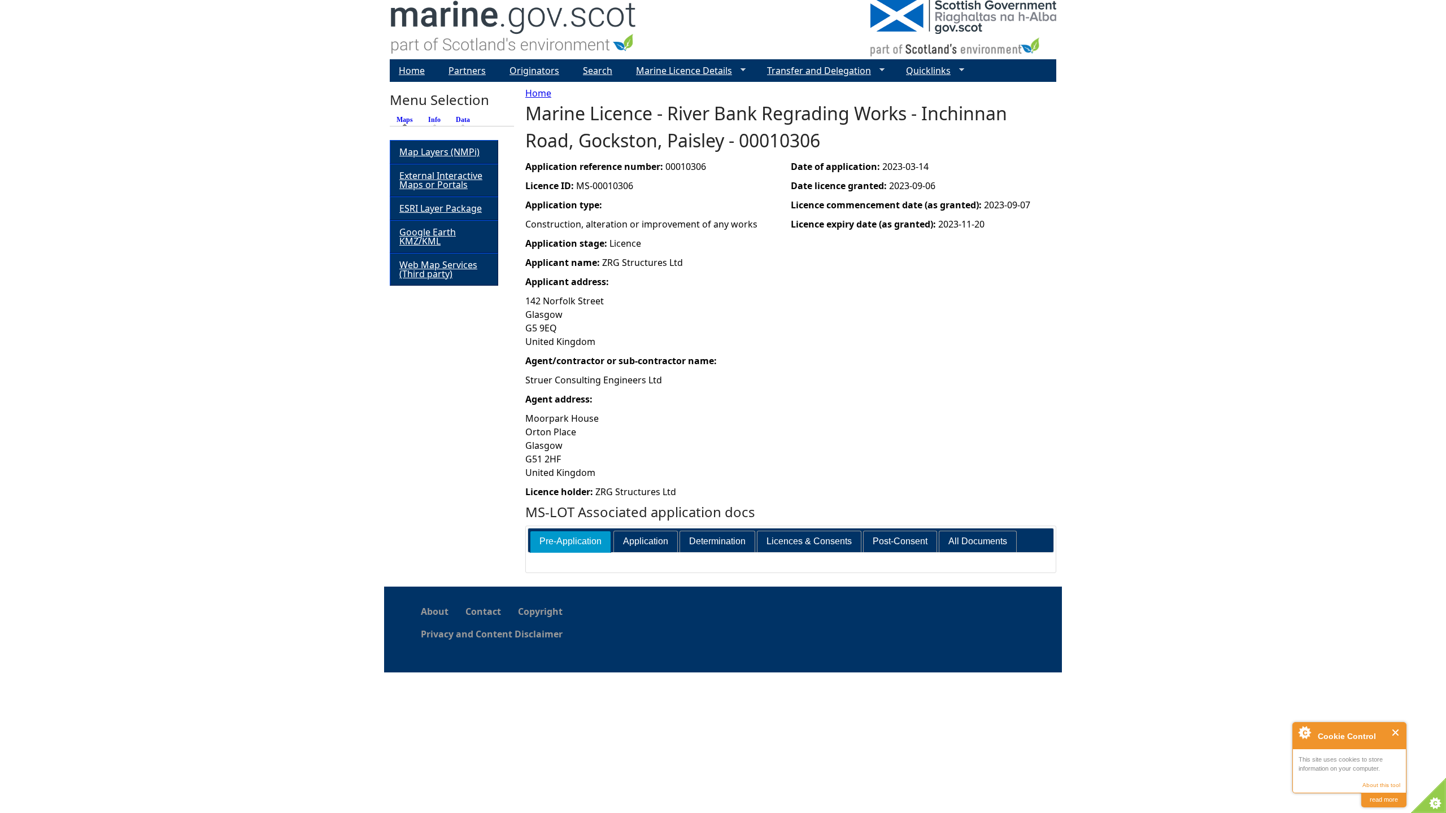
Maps (408, 120)
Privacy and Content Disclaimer (492, 634)
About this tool (1381, 785)
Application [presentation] (645, 541)
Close (1396, 732)
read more (1384, 799)
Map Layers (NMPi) (439, 152)
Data (463, 120)
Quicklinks (924, 70)
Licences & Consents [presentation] (809, 541)
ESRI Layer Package (440, 208)
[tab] (570, 542)
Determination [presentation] (717, 541)
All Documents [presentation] (977, 541)
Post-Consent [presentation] (900, 541)
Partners (467, 70)
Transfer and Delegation (814, 70)
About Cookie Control (1304, 732)
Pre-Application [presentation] (570, 541)
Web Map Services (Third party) (438, 269)
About (434, 611)
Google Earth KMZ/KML (427, 236)
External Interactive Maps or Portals (440, 180)
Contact (483, 611)
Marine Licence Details (679, 70)
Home (538, 93)
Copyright (540, 611)
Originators (534, 70)
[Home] (514, 29)
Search (597, 70)
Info (434, 120)
